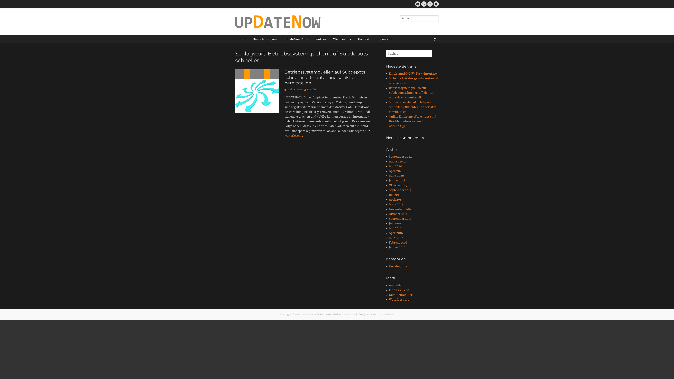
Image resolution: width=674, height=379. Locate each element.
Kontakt (363, 39)
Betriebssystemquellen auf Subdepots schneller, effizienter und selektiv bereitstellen (325, 77)
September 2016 (400, 218)
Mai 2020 (395, 166)
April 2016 (396, 233)
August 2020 (398, 161)
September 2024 (400, 156)
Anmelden (396, 285)
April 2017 (396, 199)
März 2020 (396, 175)
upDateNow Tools (296, 39)
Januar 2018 (397, 180)
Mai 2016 (395, 228)
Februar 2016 (398, 242)
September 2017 (400, 190)
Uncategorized (399, 266)
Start (242, 39)
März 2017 (396, 204)
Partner (321, 39)
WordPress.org (399, 299)
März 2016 (396, 238)
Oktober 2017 (398, 185)
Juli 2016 (395, 223)
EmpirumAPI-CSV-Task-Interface (413, 73)
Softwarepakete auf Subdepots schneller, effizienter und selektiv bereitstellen (412, 106)
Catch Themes (386, 314)
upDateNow (307, 314)
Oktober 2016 (398, 214)
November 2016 (400, 209)
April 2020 (396, 171)
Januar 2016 (397, 247)
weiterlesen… (294, 135)
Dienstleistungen (265, 39)
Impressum (384, 39)
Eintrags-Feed (399, 290)
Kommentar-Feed (401, 295)
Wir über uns (342, 39)
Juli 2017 (395, 195)
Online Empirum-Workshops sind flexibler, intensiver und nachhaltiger (412, 121)
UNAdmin (313, 89)
